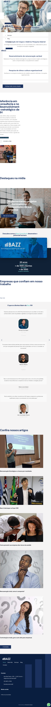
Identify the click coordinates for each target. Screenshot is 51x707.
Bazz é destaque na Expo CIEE (9, 508)
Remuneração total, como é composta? (12, 591)
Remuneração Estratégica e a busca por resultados (16, 471)
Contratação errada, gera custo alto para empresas (16, 638)
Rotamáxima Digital (28, 704)
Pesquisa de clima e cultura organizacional (25, 70)
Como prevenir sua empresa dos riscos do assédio (15, 545)
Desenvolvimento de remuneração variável (25, 56)
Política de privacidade (6, 694)
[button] (24, 239)
